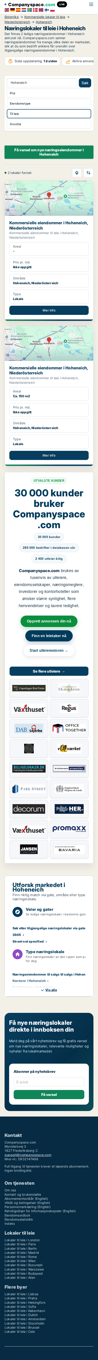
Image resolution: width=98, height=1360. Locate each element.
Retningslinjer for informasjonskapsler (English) (40, 1211)
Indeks (10, 1223)
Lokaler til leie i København (25, 1311)
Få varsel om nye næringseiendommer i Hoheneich (49, 152)
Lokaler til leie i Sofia (20, 1307)
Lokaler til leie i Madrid (22, 1253)
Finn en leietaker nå (49, 636)
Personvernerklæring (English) (28, 1207)
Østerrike (12, 17)
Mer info (49, 310)
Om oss (10, 1190)
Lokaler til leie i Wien (20, 1261)
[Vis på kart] (77, 173)
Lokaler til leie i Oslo (20, 1331)
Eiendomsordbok (17, 1215)
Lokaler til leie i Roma (21, 1257)
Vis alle (51, 990)
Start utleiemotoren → (49, 650)
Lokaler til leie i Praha (21, 1298)
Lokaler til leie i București (24, 1265)
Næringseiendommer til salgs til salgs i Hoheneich (52, 974)
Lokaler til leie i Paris (20, 1244)
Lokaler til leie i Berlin (21, 1248)
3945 (17, 935)
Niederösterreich (17, 22)
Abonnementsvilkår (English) (26, 1198)
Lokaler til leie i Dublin (21, 1315)
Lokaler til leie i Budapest (24, 1273)
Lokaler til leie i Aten (20, 1277)
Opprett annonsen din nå (49, 621)
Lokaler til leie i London (22, 1240)
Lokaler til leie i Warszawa (24, 1269)
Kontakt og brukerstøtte (23, 1194)
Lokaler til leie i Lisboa (21, 1294)
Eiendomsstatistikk (19, 1219)
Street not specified (28, 941)
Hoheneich (44, 22)
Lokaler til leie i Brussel (22, 1327)
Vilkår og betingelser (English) (27, 1203)
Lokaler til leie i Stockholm (24, 1323)
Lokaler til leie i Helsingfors (25, 1302)
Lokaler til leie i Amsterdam (25, 1319)
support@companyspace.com (28, 1155)
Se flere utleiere (49, 671)
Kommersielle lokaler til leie (44, 17)
